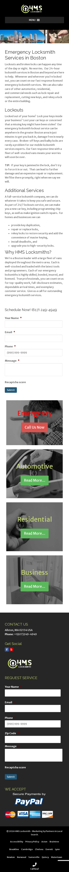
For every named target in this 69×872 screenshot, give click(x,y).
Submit (11, 390)
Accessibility (16, 841)
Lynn (57, 849)
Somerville (33, 857)
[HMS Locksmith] (34, 8)
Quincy (45, 857)
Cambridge (27, 849)
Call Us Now (34, 427)
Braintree (54, 841)
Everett (49, 849)
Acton (44, 841)
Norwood (21, 857)
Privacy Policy (32, 841)
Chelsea (39, 849)
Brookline (14, 849)
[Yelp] (11, 650)
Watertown (56, 857)
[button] (32, 20)
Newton (11, 857)
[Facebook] (7, 650)
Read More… (34, 480)
